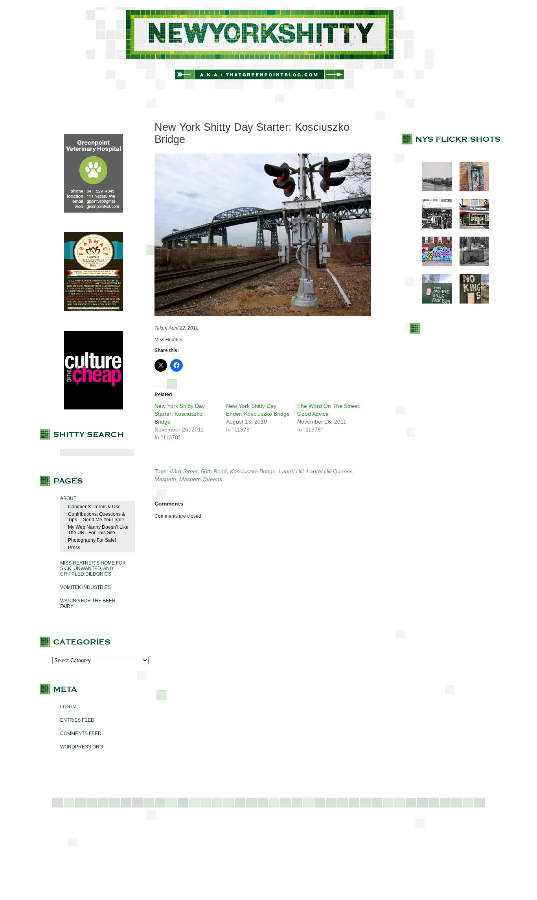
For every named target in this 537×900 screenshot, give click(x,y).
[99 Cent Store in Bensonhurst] (433, 227)
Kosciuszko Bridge (253, 471)
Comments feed (80, 733)
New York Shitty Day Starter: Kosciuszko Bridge (179, 414)
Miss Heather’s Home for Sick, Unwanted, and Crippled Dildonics (93, 568)
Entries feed (77, 720)
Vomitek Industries (85, 587)
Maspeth (165, 479)
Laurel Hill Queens (330, 471)
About (68, 498)
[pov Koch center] (433, 190)
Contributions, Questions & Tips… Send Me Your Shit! (96, 516)
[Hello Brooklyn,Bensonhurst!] (433, 264)
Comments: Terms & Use (94, 506)
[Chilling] (470, 264)
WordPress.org (81, 747)
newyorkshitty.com (268, 48)
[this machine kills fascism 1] (433, 302)
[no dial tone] (470, 190)
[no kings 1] (470, 302)
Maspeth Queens (200, 479)
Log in (68, 706)
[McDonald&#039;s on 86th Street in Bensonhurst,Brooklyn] (470, 227)
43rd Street (184, 471)
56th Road (214, 471)
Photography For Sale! (92, 540)
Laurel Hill (291, 471)
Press (74, 547)
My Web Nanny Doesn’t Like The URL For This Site (98, 529)
